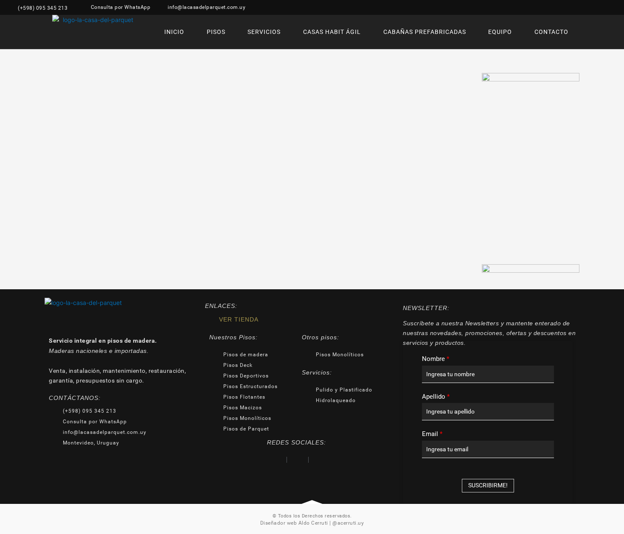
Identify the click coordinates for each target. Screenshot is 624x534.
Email (432, 434)
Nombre (435, 359)
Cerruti (319, 523)
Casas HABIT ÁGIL (332, 31)
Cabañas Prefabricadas (424, 31)
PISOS (216, 31)
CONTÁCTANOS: (75, 397)
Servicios (264, 31)
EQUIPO (500, 31)
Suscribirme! (488, 485)
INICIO (174, 31)
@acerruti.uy (348, 523)
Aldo (304, 523)
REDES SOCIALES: (296, 442)
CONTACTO (551, 31)
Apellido (436, 396)
